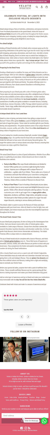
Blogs (38, 397)
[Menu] (3, 6)
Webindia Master (32, 430)
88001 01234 (11, 1)
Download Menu (23, 397)
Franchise (32, 397)
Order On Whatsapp (31, 421)
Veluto (19, 430)
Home (6, 397)
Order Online (13, 397)
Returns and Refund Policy (37, 400)
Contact (43, 397)
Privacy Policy (24, 400)
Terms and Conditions (12, 400)
